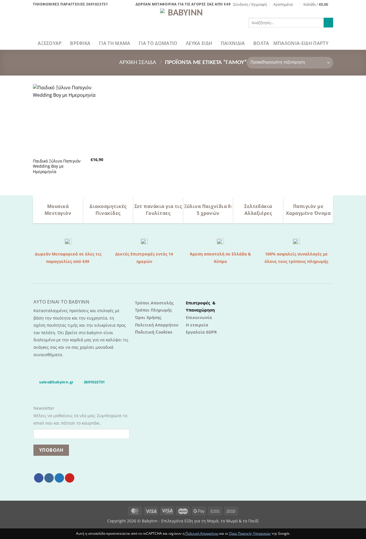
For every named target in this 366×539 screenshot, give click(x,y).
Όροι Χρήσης (148, 317)
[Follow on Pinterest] (69, 478)
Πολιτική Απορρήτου (156, 325)
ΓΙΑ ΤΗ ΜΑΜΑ (114, 43)
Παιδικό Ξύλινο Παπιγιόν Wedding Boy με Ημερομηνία (57, 166)
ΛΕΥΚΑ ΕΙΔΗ (199, 43)
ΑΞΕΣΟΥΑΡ (50, 43)
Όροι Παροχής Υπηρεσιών (250, 533)
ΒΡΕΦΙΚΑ (80, 43)
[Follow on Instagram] (49, 478)
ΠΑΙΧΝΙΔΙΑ (233, 43)
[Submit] (328, 22)
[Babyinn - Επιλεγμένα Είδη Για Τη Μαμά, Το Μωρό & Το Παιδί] (183, 23)
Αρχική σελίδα (137, 63)
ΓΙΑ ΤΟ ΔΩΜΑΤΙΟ (158, 43)
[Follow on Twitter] (59, 478)
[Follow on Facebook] (38, 478)
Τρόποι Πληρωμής (153, 310)
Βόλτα (261, 43)
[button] (250, 4)
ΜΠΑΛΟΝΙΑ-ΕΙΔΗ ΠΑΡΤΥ (300, 43)
